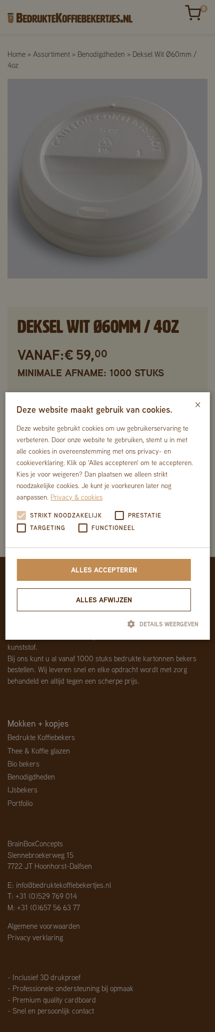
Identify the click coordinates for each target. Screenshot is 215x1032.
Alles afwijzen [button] (104, 599)
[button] (107, 624)
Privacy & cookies (76, 497)
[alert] (107, 516)
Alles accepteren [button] (104, 569)
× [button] (197, 403)
